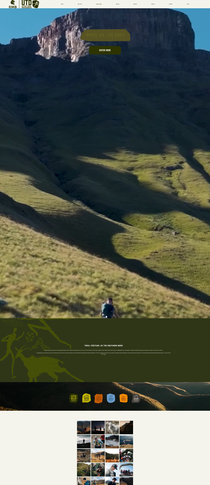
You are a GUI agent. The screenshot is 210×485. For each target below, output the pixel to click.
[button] (153, 4)
